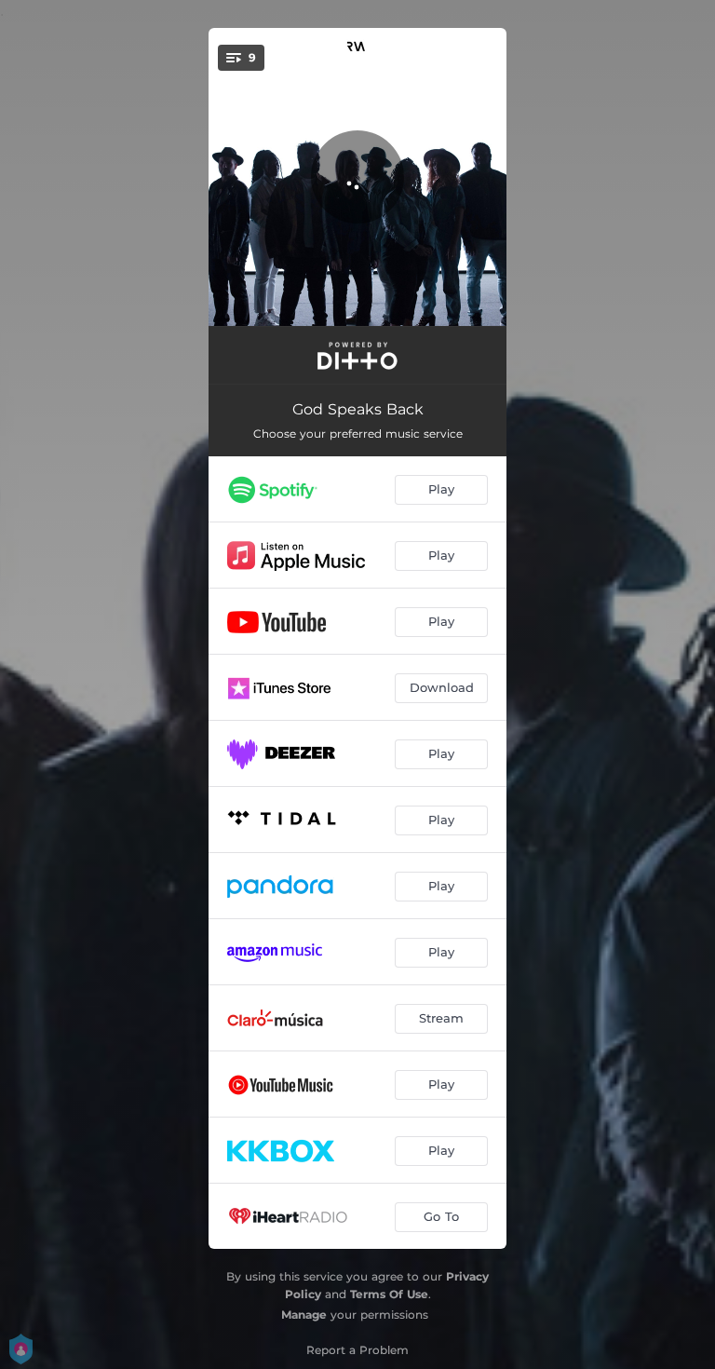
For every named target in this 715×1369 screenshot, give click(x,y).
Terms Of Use (389, 1294)
